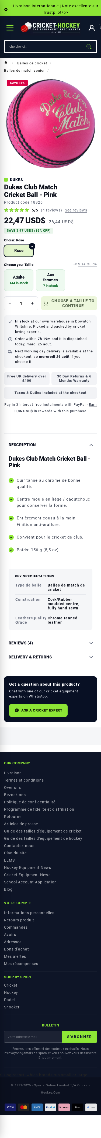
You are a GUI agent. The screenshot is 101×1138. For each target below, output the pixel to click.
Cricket (11, 985)
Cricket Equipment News (27, 875)
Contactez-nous (19, 846)
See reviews (76, 210)
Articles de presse (21, 824)
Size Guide (87, 264)
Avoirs (10, 934)
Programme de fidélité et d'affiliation (39, 809)
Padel (9, 1000)
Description (22, 445)
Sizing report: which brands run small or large (43, 1075)
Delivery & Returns (30, 657)
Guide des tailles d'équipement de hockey (43, 838)
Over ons (12, 787)
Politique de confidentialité (29, 802)
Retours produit (19, 920)
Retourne (13, 816)
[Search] (89, 47)
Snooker (12, 1007)
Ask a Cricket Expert (41, 710)
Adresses (13, 942)
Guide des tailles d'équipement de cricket (43, 831)
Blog (8, 889)
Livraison (13, 773)
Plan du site (15, 853)
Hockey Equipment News (27, 867)
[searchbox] (43, 46)
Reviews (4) (21, 643)
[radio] (18, 251)
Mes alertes (15, 956)
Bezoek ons (15, 795)
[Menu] (10, 28)
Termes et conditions (24, 780)
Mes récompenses (21, 964)
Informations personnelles (29, 913)
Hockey (11, 992)
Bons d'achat (16, 949)
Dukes (16, 180)
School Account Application (30, 882)
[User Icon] (92, 28)
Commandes (16, 927)
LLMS (9, 860)
